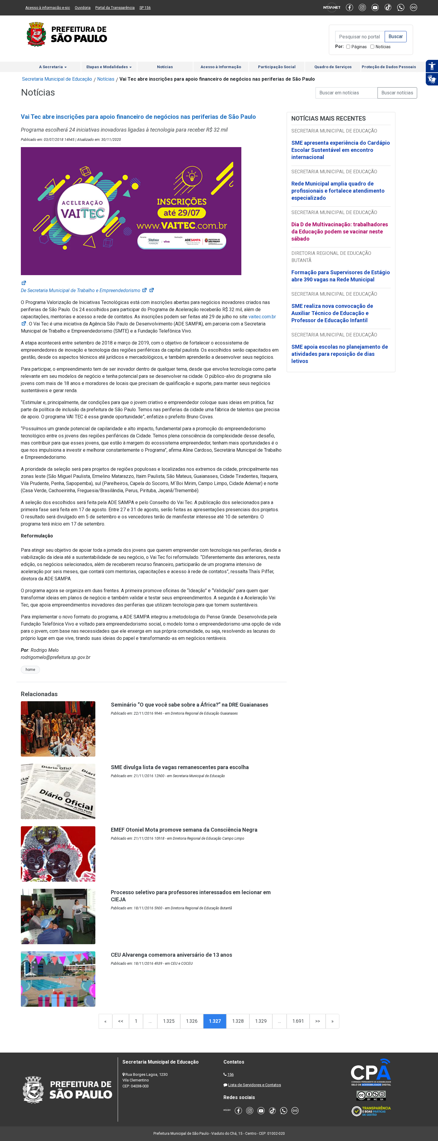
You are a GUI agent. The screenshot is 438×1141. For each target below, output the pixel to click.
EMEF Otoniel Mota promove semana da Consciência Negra (184, 830)
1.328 (238, 1021)
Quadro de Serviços (333, 67)
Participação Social (277, 67)
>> (317, 1021)
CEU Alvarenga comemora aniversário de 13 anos (171, 955)
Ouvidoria (83, 8)
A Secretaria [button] (51, 67)
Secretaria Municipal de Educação (57, 79)
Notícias (383, 47)
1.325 (169, 1021)
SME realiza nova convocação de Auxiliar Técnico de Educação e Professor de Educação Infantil (332, 313)
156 (230, 1074)
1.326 (192, 1021)
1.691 (298, 1021)
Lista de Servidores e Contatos (254, 1085)
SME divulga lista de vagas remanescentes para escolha (180, 767)
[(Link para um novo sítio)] (131, 210)
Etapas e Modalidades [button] (107, 67)
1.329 (261, 1021)
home (30, 670)
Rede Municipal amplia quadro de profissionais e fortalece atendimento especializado (338, 190)
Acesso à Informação (221, 67)
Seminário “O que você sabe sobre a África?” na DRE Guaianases (189, 705)
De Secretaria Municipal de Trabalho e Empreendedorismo (84, 290)
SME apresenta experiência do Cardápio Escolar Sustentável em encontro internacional (340, 150)
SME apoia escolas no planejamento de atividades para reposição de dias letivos (339, 354)
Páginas (359, 47)
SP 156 (145, 8)
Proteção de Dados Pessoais (389, 67)
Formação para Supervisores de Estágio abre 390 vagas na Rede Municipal (340, 276)
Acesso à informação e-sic (47, 8)
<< (120, 1021)
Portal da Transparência (115, 8)
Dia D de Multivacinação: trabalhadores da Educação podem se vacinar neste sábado (339, 231)
